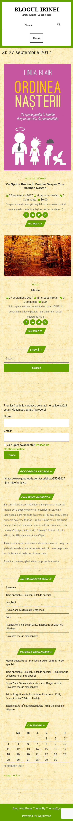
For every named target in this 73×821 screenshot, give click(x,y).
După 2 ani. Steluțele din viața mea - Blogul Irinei (32, 683)
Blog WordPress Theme (27, 808)
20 (28, 754)
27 (28, 759)
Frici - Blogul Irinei (15, 694)
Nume (7, 416)
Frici (8, 617)
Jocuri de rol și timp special (21, 675)
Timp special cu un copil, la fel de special (28, 594)
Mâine (35, 290)
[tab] (62, 25)
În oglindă (11, 602)
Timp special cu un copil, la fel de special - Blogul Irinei (36, 671)
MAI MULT (35, 223)
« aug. (7, 775)
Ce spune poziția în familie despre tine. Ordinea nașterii (35, 186)
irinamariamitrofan (47, 195)
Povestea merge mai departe (22, 636)
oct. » (16, 775)
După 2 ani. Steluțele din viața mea (25, 609)
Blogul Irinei (36, 9)
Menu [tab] (36, 38)
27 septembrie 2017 (21, 195)
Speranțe (11, 587)
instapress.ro (13, 705)
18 (8, 754)
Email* (8, 430)
